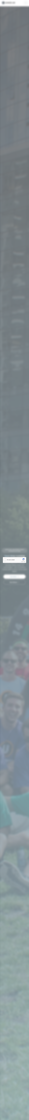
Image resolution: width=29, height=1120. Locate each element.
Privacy (22, 561)
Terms (24, 561)
